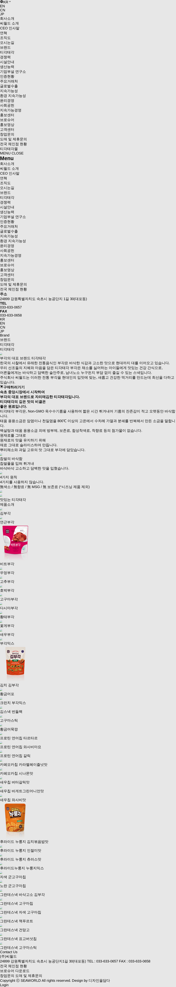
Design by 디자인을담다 (91, 980)
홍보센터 (7, 115)
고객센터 (7, 129)
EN (2, 6)
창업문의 (7, 976)
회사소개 (7, 18)
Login (4, 985)
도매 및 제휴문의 (28, 976)
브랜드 (5, 47)
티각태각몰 (9, 149)
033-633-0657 (11, 307)
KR (2, 319)
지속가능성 (9, 91)
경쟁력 (5, 57)
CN (2, 10)
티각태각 (7, 344)
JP (2, 14)
